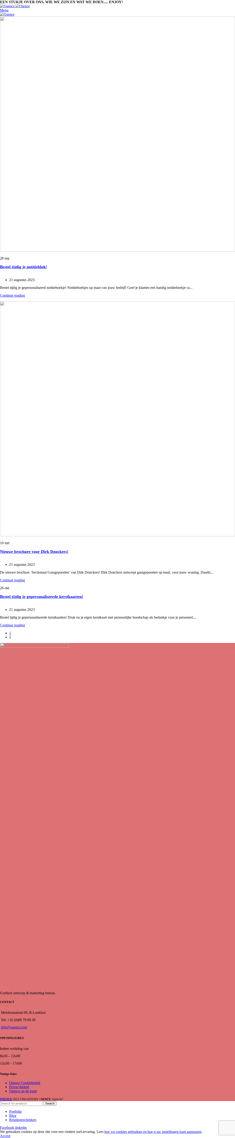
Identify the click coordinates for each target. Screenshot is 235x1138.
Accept (5, 1136)
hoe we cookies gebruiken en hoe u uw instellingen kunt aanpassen (152, 1132)
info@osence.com (14, 1027)
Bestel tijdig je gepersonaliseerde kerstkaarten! (41, 596)
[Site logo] (7, 6)
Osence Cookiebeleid (24, 1083)
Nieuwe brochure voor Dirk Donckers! (34, 551)
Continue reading (12, 295)
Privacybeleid (19, 1087)
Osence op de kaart (23, 1091)
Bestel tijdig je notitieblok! (23, 267)
